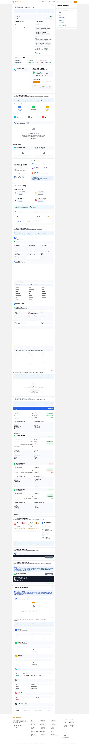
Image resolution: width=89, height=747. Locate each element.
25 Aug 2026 (72, 722)
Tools (43, 1)
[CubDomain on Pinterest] (23, 725)
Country (29, 312)
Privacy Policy (20, 743)
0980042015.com (38, 42)
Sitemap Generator (53, 720)
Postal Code (42, 256)
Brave (65, 735)
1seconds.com (38, 28)
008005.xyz (37, 39)
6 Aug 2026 (71, 726)
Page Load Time (37, 52)
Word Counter (33, 721)
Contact (53, 1)
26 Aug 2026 (65, 722)
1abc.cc (45, 44)
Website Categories (38, 220)
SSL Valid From (37, 48)
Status (44, 743)
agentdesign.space (47, 33)
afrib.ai (42, 33)
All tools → (58, 717)
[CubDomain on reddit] (16, 727)
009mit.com (41, 39)
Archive (46, 62)
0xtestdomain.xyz (48, 42)
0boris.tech (43, 42)
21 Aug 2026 (72, 725)
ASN (15, 315)
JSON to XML (52, 728)
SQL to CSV (52, 731)
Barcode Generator (34, 735)
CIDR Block (16, 256)
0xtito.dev (41, 27)
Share (52, 5)
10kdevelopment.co (42, 43)
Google (30, 62)
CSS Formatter (43, 724)
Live (50, 62)
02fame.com (37, 27)
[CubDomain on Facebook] (16, 725)
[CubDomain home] (17, 718)
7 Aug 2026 (65, 726)
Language (42, 253)
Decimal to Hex (53, 734)
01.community (46, 39)
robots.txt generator (62, 25)
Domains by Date (48, 1)
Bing (33, 62)
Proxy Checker (43, 735)
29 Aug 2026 (72, 719)
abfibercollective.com (38, 32)
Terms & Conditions (25, 743)
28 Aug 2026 (65, 721)
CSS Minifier (33, 724)
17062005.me (37, 44)
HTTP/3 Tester (43, 737)
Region (29, 315)
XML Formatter (61, 22)
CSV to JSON (43, 727)
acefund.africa (44, 32)
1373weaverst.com (48, 43)
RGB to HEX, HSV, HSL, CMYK (55, 730)
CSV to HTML (33, 727)
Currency (42, 315)
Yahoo (37, 62)
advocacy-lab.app (38, 33)
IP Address (36, 23)
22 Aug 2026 (65, 725)
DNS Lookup (33, 734)
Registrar (16, 23)
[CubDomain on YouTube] (21, 725)
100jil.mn (37, 43)
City (34, 315)
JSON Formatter (53, 724)
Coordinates (29, 253)
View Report (20, 194)
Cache (42, 62)
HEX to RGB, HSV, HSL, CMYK (45, 730)
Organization (16, 253)
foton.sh (18, 16)
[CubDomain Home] (16, 2)
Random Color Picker (34, 730)
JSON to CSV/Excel (43, 728)
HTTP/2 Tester (33, 728)
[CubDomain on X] (18, 725)
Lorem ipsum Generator (54, 735)
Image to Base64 (62, 17)
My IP (60, 12)
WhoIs (60, 15)
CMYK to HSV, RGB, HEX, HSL (35, 731)
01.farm (50, 39)
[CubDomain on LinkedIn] (25, 725)
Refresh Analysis (36, 81)
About (16, 743)
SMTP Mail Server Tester (34, 737)
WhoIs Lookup (43, 721)
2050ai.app (48, 28)
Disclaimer (36, 743)
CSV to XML (52, 727)
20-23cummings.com (43, 28)
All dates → (63, 729)
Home (40, 1)
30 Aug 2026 (65, 719)
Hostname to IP (43, 734)
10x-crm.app (45, 27)
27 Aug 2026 (72, 721)
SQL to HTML (43, 731)
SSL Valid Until (46, 48)
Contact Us (40, 743)
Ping (33, 602)
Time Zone (42, 312)
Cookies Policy (31, 743)
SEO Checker (43, 720)
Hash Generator (61, 20)
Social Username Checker (35, 723)
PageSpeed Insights (18, 62)
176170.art (42, 44)
